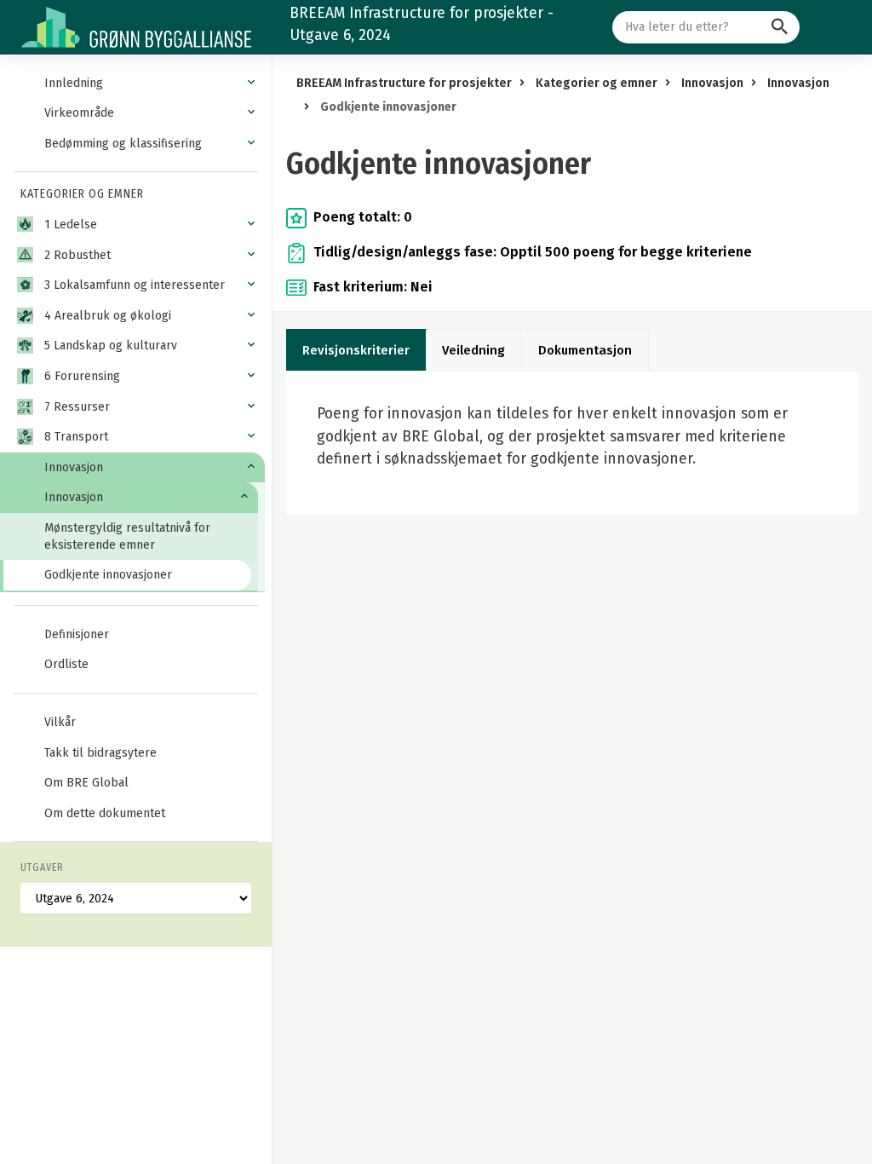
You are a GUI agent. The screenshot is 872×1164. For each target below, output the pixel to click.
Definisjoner (76, 634)
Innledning (73, 83)
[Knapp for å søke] (779, 27)
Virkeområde (79, 113)
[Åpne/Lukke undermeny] (251, 82)
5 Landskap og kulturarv (110, 345)
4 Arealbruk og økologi (107, 315)
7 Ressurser (77, 407)
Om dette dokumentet (104, 813)
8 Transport (76, 436)
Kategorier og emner (596, 83)
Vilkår (60, 722)
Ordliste (66, 664)
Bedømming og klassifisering (123, 143)
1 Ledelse (70, 224)
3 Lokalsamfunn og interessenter (134, 285)
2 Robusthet (77, 255)
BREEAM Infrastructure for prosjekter (404, 83)
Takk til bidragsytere (100, 753)
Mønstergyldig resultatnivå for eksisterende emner (127, 536)
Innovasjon (73, 467)
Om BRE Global (86, 782)
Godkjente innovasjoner (108, 575)
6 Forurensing (82, 376)
